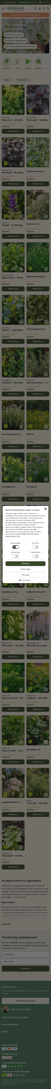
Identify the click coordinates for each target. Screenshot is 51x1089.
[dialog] (26, 544)
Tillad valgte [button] (25, 569)
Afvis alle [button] (25, 575)
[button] (26, 581)
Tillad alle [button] (26, 563)
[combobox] (45, 509)
